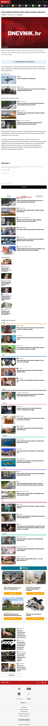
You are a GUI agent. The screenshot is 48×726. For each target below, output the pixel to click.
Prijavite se (24, 187)
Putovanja (29, 5)
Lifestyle (22, 5)
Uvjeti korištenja (24, 711)
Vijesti (4, 5)
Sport (10, 5)
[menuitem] (43, 2)
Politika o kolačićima (24, 715)
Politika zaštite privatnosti (24, 713)
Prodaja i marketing (24, 709)
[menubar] (43, 2)
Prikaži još (11, 675)
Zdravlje (35, 5)
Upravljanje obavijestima (25, 719)
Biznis (42, 5)
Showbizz (15, 5)
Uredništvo (24, 707)
